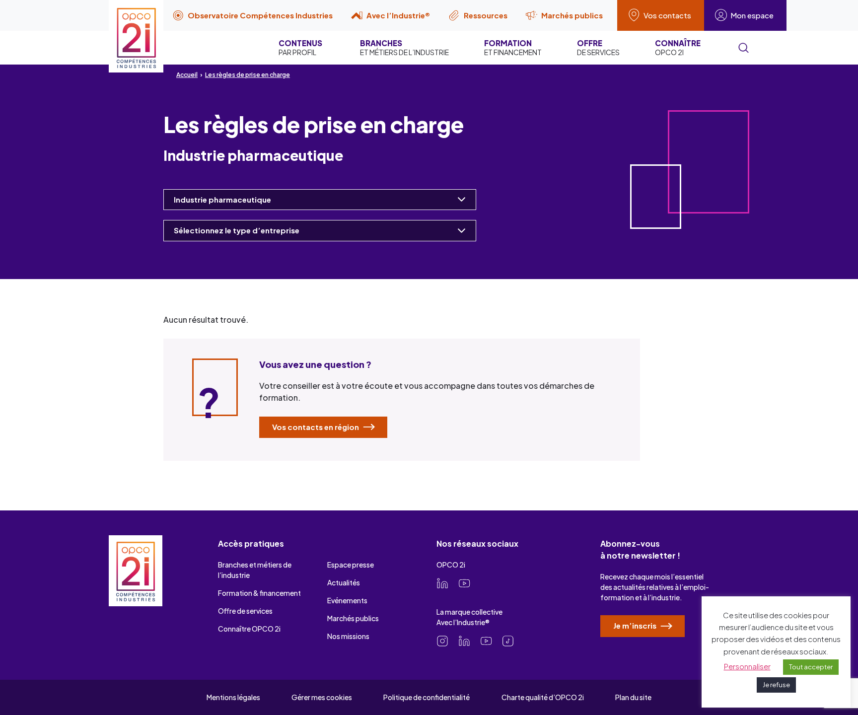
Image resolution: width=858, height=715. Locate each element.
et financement (513, 47)
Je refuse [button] (776, 685)
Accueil (187, 74)
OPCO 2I (678, 47)
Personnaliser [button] (747, 666)
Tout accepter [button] (811, 667)
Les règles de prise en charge (247, 74)
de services (598, 47)
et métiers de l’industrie (404, 47)
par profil (300, 47)
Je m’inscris (635, 625)
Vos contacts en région (316, 426)
